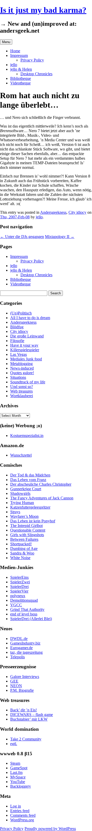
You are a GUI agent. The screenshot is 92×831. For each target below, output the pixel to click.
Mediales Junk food (26, 359)
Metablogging (21, 363)
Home (15, 51)
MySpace (18, 777)
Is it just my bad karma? (43, 10)
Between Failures (24, 539)
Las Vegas (18, 354)
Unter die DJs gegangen (22, 236)
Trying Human (22, 502)
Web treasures (21, 391)
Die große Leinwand (27, 336)
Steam (15, 763)
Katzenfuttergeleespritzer (30, 507)
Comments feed (23, 815)
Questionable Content (27, 530)
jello (13, 64)
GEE (14, 681)
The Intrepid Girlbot (26, 525)
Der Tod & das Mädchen (30, 475)
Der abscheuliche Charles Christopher (40, 484)
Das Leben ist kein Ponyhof (32, 521)
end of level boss (23, 614)
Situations (18, 377)
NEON (16, 686)
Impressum (19, 55)
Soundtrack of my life (27, 382)
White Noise (20, 558)
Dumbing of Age (24, 548)
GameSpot (18, 768)
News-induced (22, 368)
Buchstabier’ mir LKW (29, 719)
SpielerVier (19, 591)
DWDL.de (19, 638)
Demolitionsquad (24, 600)
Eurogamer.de (21, 648)
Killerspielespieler (24, 350)
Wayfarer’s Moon (24, 516)
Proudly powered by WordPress (50, 828)
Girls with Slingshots (27, 535)
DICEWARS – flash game (31, 714)
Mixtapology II (59, 236)
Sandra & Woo (22, 553)
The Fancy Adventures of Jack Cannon (41, 498)
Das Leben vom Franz (28, 479)
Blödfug (17, 327)
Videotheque (20, 83)
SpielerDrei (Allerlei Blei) (31, 618)
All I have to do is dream (30, 318)
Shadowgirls (20, 493)
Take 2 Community (25, 739)
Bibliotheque (20, 78)
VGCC (16, 605)
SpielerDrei (19, 586)
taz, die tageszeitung (26, 652)
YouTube (17, 781)
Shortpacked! (21, 544)
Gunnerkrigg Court (25, 489)
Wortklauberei (21, 396)
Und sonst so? (21, 386)
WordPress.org (22, 820)
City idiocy (77, 212)
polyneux (17, 596)
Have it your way (24, 345)
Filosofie (17, 340)
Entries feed (19, 811)
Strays (15, 512)
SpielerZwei (20, 582)
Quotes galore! (22, 373)
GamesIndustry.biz (25, 643)
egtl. (13, 743)
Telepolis (17, 657)
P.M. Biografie (22, 690)
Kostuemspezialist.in (26, 435)
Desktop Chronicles (36, 74)
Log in (15, 806)
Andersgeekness (53, 212)
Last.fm (16, 772)
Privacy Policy (32, 60)
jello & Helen (21, 69)
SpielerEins (19, 577)
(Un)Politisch (21, 313)
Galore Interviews (24, 676)
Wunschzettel (21, 455)
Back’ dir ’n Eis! (23, 710)
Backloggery (20, 786)
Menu (6, 42)
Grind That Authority (27, 609)
